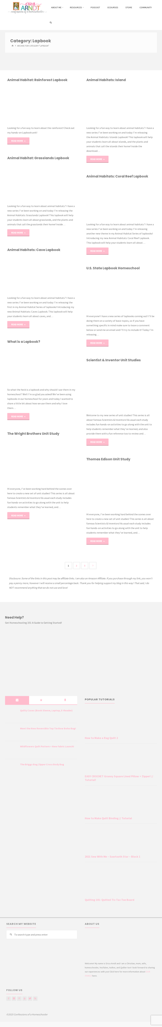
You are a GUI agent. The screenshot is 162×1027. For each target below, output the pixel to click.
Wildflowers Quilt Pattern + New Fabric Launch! (47, 746)
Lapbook (88, 103)
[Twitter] (30, 998)
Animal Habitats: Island (106, 80)
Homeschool (87, 190)
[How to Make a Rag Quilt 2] (121, 721)
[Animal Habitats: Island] (138, 104)
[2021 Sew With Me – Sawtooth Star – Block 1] (121, 840)
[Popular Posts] (41, 700)
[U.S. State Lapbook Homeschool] (138, 292)
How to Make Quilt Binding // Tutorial (108, 818)
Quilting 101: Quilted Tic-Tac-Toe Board (109, 900)
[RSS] (35, 998)
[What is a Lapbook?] (58, 366)
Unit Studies (86, 377)
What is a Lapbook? (23, 341)
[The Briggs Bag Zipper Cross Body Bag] (11, 768)
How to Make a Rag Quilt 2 (101, 738)
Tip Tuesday (9, 355)
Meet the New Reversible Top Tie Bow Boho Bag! (48, 728)
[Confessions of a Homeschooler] (26, 7)
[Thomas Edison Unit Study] (138, 487)
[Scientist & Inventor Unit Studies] (138, 387)
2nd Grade (88, 90)
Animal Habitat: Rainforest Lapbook (37, 80)
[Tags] (65, 700)
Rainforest (9, 101)
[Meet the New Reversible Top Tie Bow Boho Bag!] (11, 732)
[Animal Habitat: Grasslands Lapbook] (58, 182)
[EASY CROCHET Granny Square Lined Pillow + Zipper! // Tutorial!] (121, 759)
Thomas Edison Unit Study (108, 459)
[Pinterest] (19, 998)
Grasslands (9, 180)
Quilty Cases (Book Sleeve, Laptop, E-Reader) (46, 710)
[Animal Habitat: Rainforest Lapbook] (58, 104)
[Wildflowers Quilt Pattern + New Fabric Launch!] (11, 750)
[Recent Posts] (17, 700)
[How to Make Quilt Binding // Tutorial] (121, 801)
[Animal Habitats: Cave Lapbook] (58, 274)
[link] (50, 22)
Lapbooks (8, 183)
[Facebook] (8, 998)
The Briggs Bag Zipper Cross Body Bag (42, 764)
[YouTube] (24, 998)
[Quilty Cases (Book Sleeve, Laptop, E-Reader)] (11, 714)
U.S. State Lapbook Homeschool (113, 268)
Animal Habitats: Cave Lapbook (33, 250)
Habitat (12, 261)
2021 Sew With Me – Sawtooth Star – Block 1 (112, 856)
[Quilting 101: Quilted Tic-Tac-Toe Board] (121, 881)
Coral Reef (87, 187)
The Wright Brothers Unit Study (33, 433)
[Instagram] (14, 998)
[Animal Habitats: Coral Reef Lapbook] (138, 200)
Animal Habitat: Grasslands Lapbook (38, 158)
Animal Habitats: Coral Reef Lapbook (117, 176)
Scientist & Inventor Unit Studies (113, 360)
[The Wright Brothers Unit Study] (58, 461)
